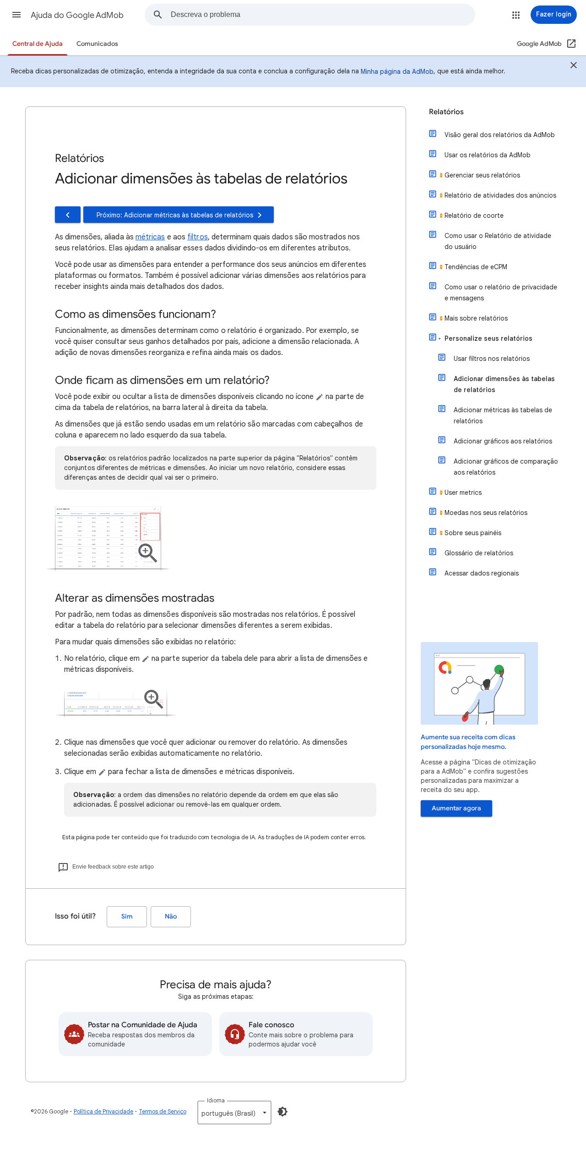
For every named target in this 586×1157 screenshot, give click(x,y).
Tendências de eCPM (476, 267)
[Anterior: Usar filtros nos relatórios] (68, 214)
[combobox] (323, 14)
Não (171, 916)
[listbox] (234, 1112)
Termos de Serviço (162, 1111)
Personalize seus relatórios (488, 338)
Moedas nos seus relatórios (486, 513)
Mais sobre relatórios (476, 318)
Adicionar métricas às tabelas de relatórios (503, 415)
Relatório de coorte (474, 215)
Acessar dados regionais (482, 573)
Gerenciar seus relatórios (482, 175)
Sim (127, 916)
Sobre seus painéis (473, 533)
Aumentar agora (456, 808)
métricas (150, 237)
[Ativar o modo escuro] (282, 1112)
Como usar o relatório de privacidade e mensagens (501, 292)
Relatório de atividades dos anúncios (500, 195)
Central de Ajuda (37, 44)
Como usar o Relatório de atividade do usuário (498, 241)
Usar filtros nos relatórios (492, 358)
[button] (16, 15)
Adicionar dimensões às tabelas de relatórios (504, 384)
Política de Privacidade (103, 1111)
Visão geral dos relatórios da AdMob (500, 135)
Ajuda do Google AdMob (77, 15)
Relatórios (446, 111)
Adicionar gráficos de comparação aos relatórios (506, 466)
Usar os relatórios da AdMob (488, 155)
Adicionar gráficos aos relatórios (503, 441)
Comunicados (97, 44)
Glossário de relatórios (479, 553)
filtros (197, 237)
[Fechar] (573, 66)
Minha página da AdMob (397, 71)
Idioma (216, 1100)
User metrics (463, 492)
